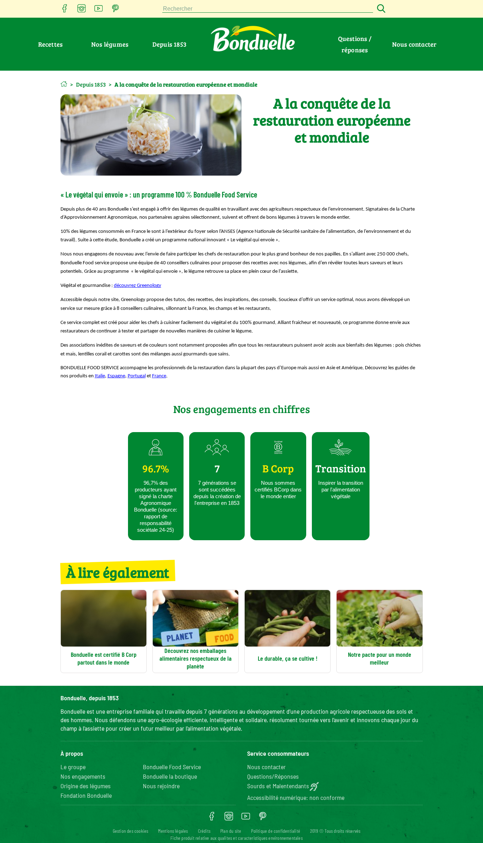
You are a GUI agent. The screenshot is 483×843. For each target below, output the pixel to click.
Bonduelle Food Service (172, 767)
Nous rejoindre (161, 786)
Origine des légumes (85, 786)
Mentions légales (173, 831)
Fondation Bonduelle (86, 795)
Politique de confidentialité (275, 831)
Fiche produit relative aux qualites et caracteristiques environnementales (236, 838)
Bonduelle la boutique (170, 776)
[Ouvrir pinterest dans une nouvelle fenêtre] (115, 10)
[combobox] (267, 9)
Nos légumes (109, 44)
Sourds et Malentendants (278, 786)
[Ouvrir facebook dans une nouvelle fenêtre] (64, 10)
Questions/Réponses (273, 776)
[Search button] (380, 9)
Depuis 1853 (169, 44)
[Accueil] (63, 84)
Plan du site (230, 831)
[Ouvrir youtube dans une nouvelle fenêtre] (98, 10)
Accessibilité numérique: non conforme (295, 797)
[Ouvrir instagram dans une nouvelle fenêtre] (81, 10)
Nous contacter (414, 44)
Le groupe (73, 767)
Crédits (204, 831)
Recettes (50, 44)
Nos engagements (82, 776)
